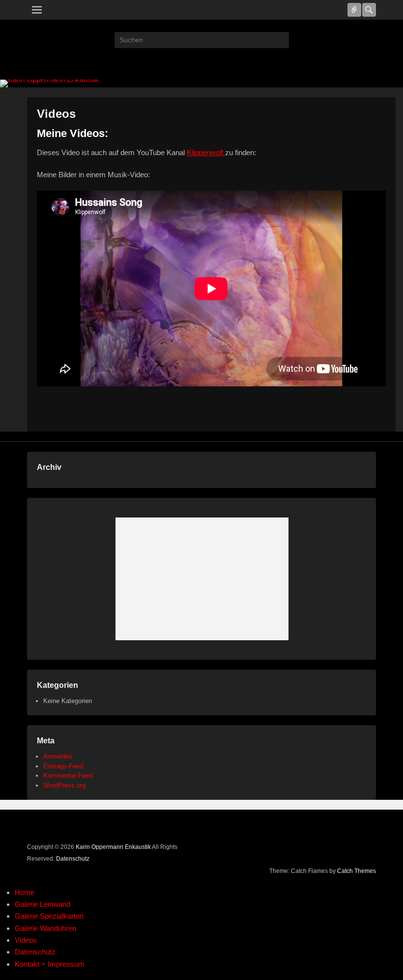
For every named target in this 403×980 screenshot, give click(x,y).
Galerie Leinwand (42, 904)
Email (201, 61)
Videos (56, 113)
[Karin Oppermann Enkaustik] (201, 83)
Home (24, 892)
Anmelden (57, 756)
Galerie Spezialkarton (49, 916)
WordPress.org (64, 785)
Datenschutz (72, 858)
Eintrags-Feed (63, 766)
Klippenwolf (206, 152)
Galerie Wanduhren (45, 928)
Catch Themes (356, 871)
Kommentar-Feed (67, 775)
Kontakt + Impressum (50, 964)
